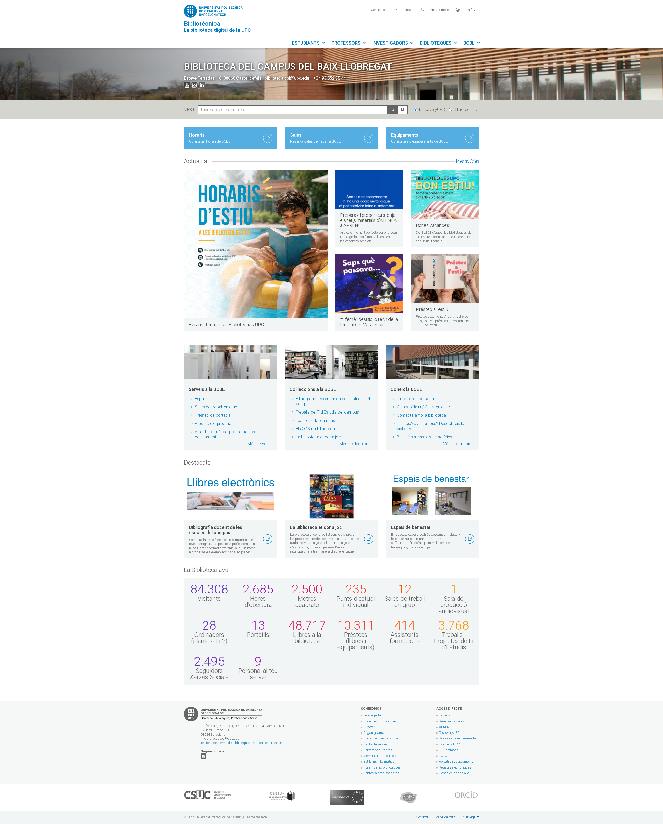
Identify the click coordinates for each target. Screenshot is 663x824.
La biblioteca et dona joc (318, 437)
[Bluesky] (203, 756)
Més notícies (467, 161)
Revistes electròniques (455, 767)
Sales (315, 137)
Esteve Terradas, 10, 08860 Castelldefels (223, 78)
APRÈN (444, 727)
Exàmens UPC (449, 744)
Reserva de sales (451, 721)
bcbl (471, 43)
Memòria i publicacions (380, 756)
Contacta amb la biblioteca (421, 415)
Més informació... (458, 443)
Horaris (209, 137)
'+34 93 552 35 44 (329, 78)
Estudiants (308, 43)
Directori (369, 727)
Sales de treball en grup (216, 406)
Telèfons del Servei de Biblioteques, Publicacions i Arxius (241, 743)
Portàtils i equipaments (456, 761)
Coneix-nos (379, 10)
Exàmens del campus (315, 420)
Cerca (190, 109)
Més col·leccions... (356, 443)
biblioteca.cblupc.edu (287, 78)
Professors (349, 43)
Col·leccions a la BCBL (313, 389)
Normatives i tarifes (377, 750)
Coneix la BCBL (406, 389)
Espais (201, 398)
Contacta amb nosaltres (381, 773)
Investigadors (393, 43)
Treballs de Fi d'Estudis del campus (327, 412)
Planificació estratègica (380, 738)
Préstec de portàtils (212, 415)
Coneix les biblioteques (380, 721)
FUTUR (444, 756)
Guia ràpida (407, 406)
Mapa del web (445, 817)
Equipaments (419, 137)
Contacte (403, 9)
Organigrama (373, 733)
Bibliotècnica (465, 109)
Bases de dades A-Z (454, 773)
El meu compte (434, 9)
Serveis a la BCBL (207, 389)
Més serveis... (260, 443)
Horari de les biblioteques (382, 767)
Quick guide (436, 406)
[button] (465, 9)
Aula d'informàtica (211, 431)
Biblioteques (438, 43)
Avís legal (469, 817)
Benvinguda (372, 715)
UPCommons (448, 750)
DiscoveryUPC (432, 109)
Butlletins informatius (378, 761)
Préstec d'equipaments (216, 423)
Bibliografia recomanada (457, 738)
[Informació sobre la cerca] (402, 109)
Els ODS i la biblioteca (315, 428)
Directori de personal (416, 398)
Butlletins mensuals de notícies (424, 437)
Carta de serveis (375, 744)
